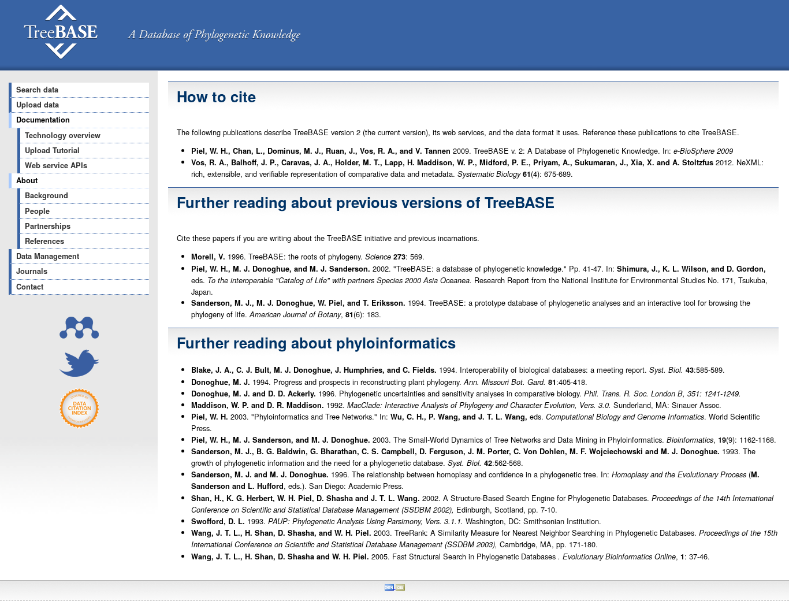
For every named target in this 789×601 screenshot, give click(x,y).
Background (46, 195)
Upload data (37, 104)
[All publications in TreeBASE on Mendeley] (79, 335)
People (37, 211)
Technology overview (63, 135)
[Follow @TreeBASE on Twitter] (79, 373)
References (44, 241)
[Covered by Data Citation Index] (79, 425)
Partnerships (47, 226)
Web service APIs (56, 165)
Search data (37, 89)
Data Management (47, 256)
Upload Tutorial (52, 150)
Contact (29, 286)
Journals (31, 271)
